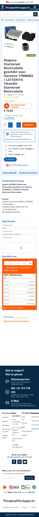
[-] (10, 125)
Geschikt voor (9, 256)
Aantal (5, 125)
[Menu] (2, 7)
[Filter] (30, 262)
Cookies (33, 507)
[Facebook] (14, 462)
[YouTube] (25, 462)
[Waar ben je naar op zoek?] (35, 14)
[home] (2, 19)
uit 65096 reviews (21, 165)
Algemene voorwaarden (10, 507)
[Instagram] (19, 462)
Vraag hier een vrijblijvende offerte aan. (18, 139)
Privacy (24, 507)
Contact (11, 159)
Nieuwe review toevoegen (16, 321)
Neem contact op (11, 270)
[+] (18, 125)
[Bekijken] (35, 7)
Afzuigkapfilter (9, 20)
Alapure (10, 95)
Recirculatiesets (20, 20)
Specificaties (8, 221)
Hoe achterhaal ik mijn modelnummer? (19, 278)
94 (17, 97)
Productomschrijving (13, 180)
